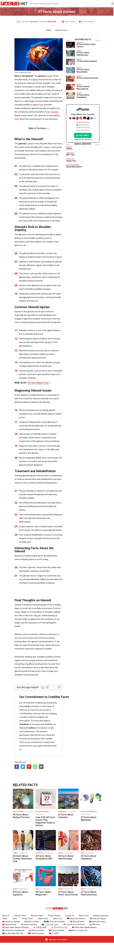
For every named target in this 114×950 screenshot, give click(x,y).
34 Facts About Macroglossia (83, 87)
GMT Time (70, 155)
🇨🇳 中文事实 (54, 933)
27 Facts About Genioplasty (83, 96)
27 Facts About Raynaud (87, 61)
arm (41, 104)
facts (16, 119)
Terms (14, 918)
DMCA (4, 918)
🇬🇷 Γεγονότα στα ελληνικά (74, 924)
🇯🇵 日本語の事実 (40, 927)
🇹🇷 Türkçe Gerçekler (36, 933)
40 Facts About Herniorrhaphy (66, 857)
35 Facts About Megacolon (43, 893)
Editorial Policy (20, 916)
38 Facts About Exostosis (87, 78)
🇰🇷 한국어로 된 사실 (59, 927)
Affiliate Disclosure (100, 916)
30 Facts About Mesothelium (83, 71)
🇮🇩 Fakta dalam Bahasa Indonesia (15, 927)
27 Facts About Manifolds (88, 818)
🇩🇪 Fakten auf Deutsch (76, 918)
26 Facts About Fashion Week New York (22, 859)
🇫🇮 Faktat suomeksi (29, 924)
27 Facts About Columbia (66, 816)
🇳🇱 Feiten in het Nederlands (13, 930)
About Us (5, 916)
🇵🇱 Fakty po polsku (36, 930)
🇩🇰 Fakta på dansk (77, 922)
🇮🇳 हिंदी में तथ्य (95, 924)
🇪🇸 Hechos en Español (11, 922)
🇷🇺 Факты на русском (78, 930)
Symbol (69, 149)
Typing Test (71, 161)
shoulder (54, 112)
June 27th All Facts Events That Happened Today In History (45, 821)
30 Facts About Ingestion (20, 893)
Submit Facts (43, 918)
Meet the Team (37, 916)
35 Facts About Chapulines (88, 857)
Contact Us (69, 916)
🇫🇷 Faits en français (98, 918)
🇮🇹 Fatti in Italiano (32, 922)
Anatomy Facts (61, 30)
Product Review (54, 916)
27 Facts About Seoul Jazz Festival (68, 893)
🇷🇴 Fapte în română (56, 930)
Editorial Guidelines (88, 22)
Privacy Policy (27, 918)
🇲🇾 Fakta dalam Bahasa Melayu (84, 927)
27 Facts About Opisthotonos (83, 54)
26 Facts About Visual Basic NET (44, 857)
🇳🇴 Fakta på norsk (9, 924)
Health (48, 30)
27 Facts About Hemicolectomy (89, 893)
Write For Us (84, 916)
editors (32, 728)
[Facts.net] (14, 3)
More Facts (57, 918)
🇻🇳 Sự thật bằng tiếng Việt (12, 933)
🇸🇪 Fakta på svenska (97, 922)
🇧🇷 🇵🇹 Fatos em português (54, 922)
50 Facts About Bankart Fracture (21, 816)
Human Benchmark (74, 167)
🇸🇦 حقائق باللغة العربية (50, 924)
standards (24, 724)
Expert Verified (69, 22)
